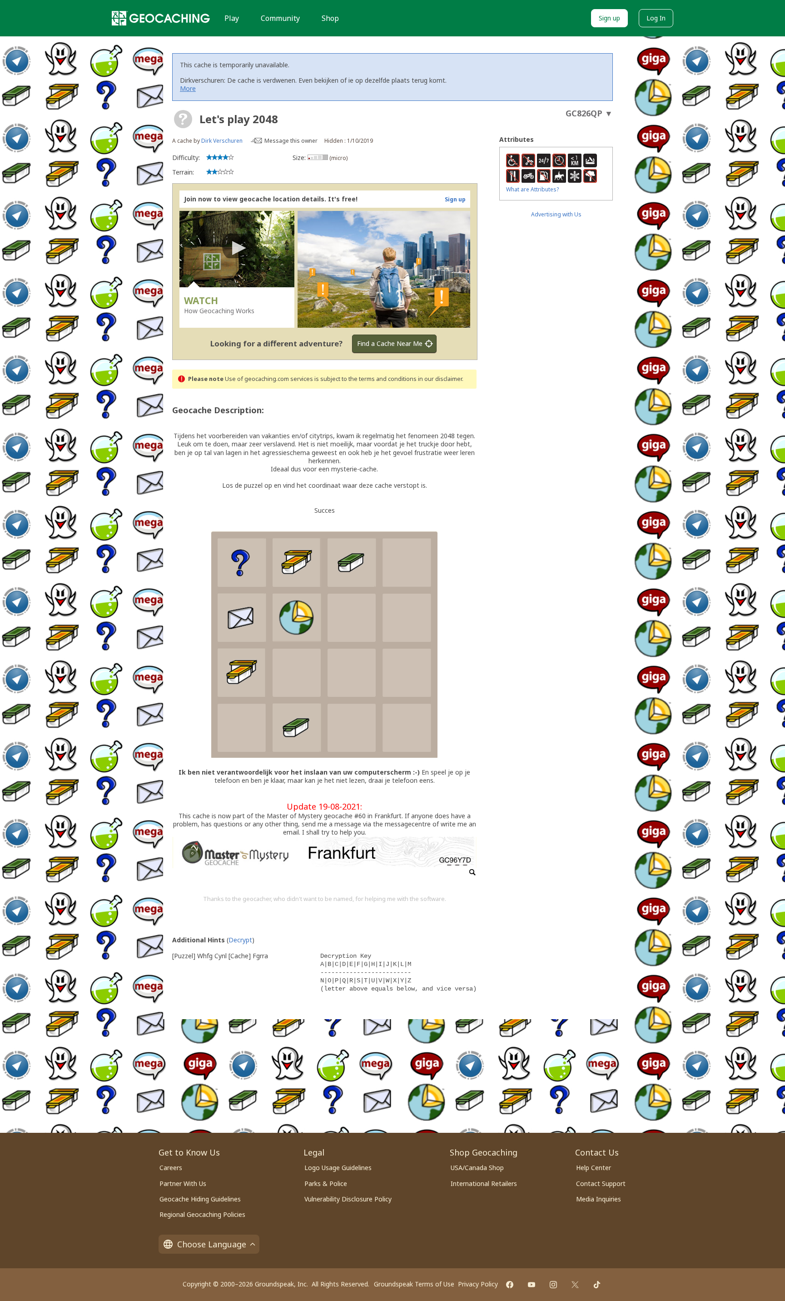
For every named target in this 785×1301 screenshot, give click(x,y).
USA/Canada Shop (477, 1167)
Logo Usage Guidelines (338, 1167)
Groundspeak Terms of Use (414, 1284)
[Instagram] (553, 1284)
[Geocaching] (161, 18)
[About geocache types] (183, 119)
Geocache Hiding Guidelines (200, 1199)
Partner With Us (182, 1183)
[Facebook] (509, 1284)
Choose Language (211, 1244)
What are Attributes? (532, 189)
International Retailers (484, 1183)
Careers (170, 1167)
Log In (656, 18)
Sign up (609, 18)
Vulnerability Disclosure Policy (348, 1199)
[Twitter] (575, 1284)
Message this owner (291, 141)
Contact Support (601, 1183)
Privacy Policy (478, 1284)
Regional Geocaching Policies (202, 1214)
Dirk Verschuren (222, 141)
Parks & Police (325, 1183)
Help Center (593, 1167)
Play (231, 18)
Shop (330, 18)
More (188, 88)
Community (280, 18)
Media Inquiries (598, 1199)
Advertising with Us (556, 214)
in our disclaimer (440, 379)
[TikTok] (596, 1284)
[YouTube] (531, 1284)
